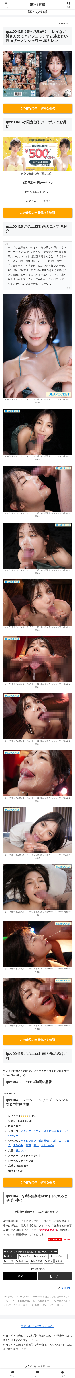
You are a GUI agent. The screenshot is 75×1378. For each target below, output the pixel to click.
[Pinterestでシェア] (29, 1085)
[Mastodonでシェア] (29, 1065)
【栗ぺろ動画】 (37, 4)
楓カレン (21, 1150)
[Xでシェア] (12, 1065)
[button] (55, 1276)
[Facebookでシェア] (12, 1075)
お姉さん (56, 1140)
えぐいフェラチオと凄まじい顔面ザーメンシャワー (32, 1251)
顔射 (28, 1145)
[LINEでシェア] (12, 1085)
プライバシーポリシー (37, 1366)
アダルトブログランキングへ (37, 1326)
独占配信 (44, 1140)
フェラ (10, 1261)
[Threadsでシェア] (29, 1075)
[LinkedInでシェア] (46, 1085)
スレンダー (47, 1145)
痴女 (36, 1145)
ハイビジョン (28, 1140)
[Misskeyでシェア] (62, 1065)
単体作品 (18, 1145)
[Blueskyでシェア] (46, 1065)
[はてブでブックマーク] (62, 1075)
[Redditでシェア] (46, 1075)
